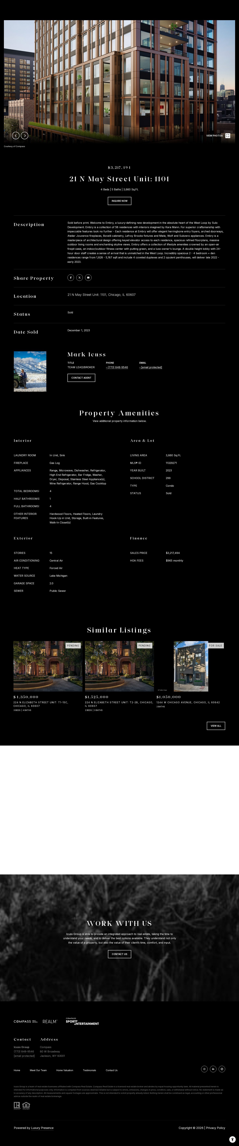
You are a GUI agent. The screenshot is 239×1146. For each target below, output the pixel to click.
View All (216, 725)
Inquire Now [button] (119, 200)
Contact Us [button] (119, 954)
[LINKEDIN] (213, 1069)
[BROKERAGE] (222, 1069)
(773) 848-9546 (118, 367)
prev (16, 135)
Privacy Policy (215, 1128)
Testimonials (89, 1070)
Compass (97, 1086)
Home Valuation (64, 1070)
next (24, 135)
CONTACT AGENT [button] (81, 377)
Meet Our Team (38, 1070)
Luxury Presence (42, 1128)
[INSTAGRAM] (204, 1069)
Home (17, 1070)
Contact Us (112, 1070)
